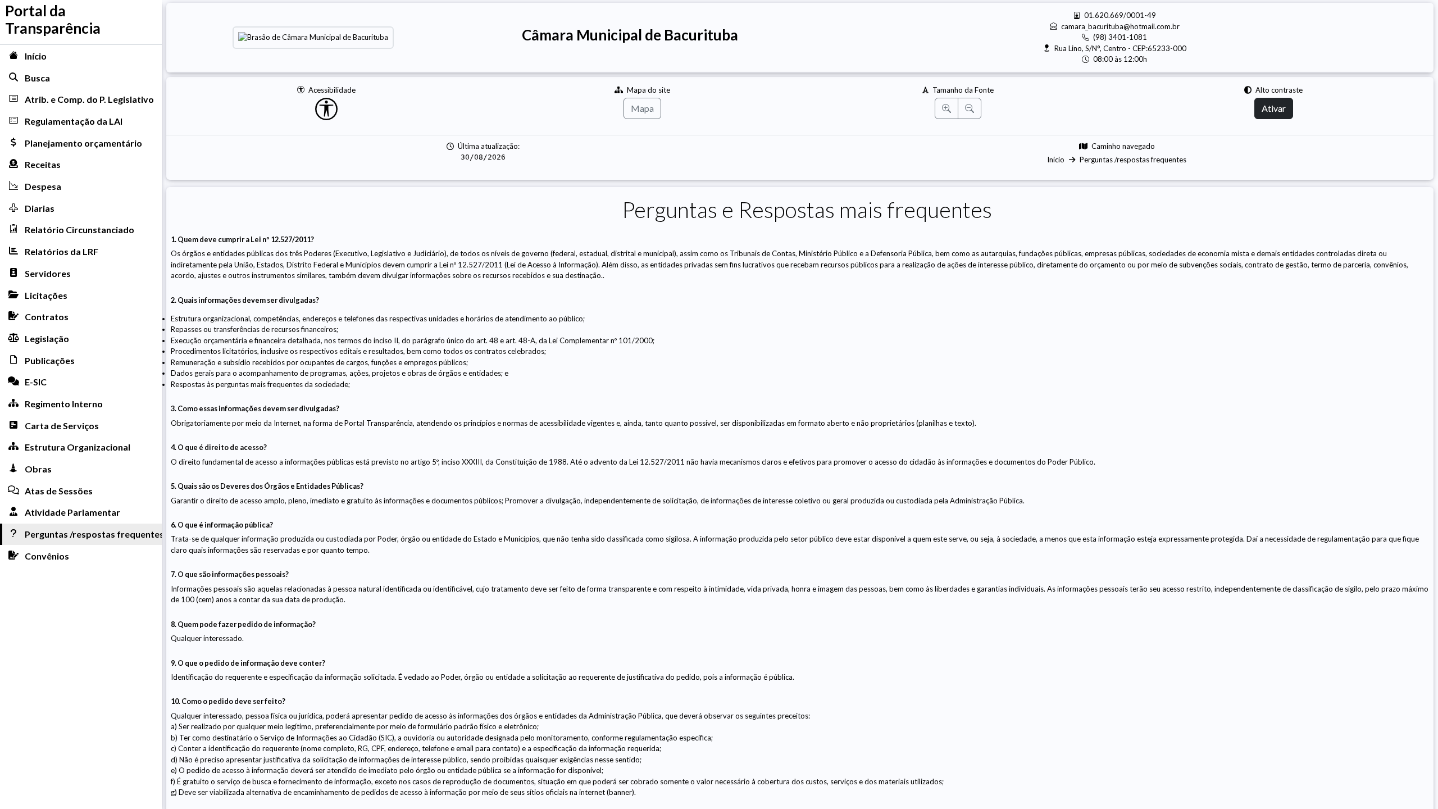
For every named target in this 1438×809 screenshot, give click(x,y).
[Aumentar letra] (946, 108)
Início (1055, 159)
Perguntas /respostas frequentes (1133, 159)
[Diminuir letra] (969, 108)
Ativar (1274, 108)
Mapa (642, 108)
